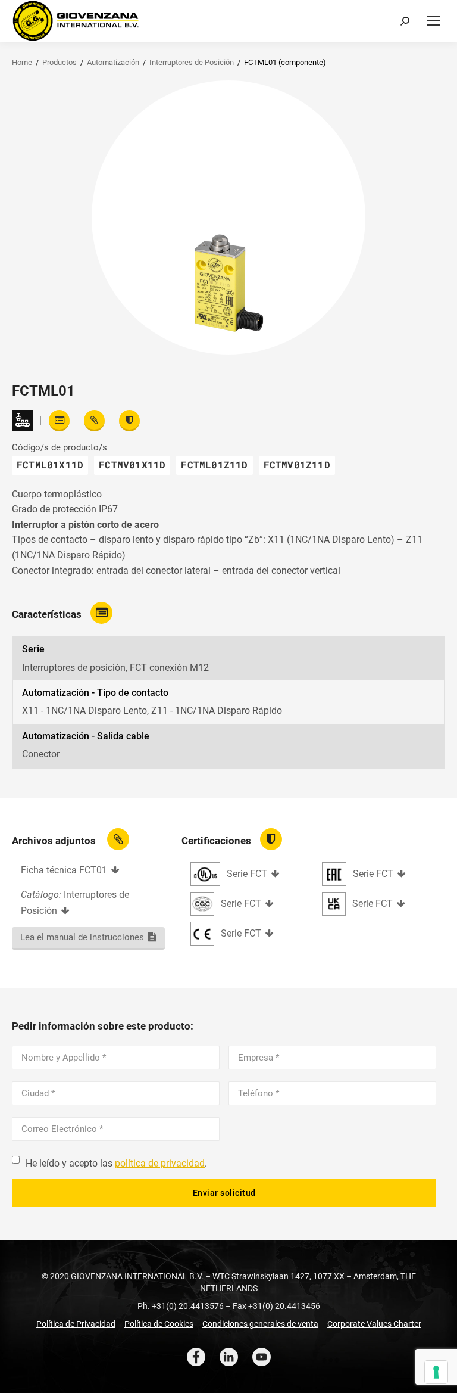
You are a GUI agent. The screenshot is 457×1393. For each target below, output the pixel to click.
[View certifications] (129, 420)
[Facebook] (196, 1357)
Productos (59, 62)
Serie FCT (247, 873)
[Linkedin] (229, 1357)
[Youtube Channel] (261, 1357)
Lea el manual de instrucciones (82, 937)
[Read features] (59, 420)
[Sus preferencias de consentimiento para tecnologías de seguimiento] (436, 1372)
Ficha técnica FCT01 (64, 870)
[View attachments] (94, 420)
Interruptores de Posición (191, 62)
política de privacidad (160, 1163)
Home (22, 62)
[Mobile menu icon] (433, 21)
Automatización (113, 62)
